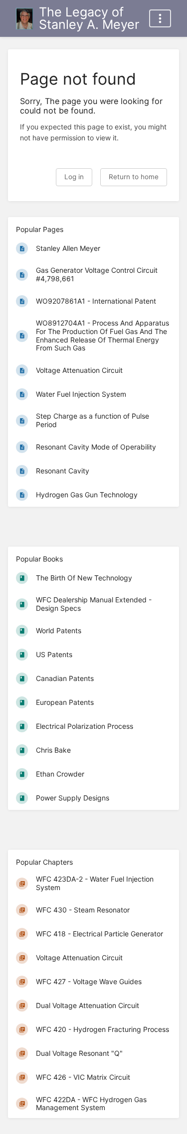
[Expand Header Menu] (160, 18)
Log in (74, 177)
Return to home (134, 177)
